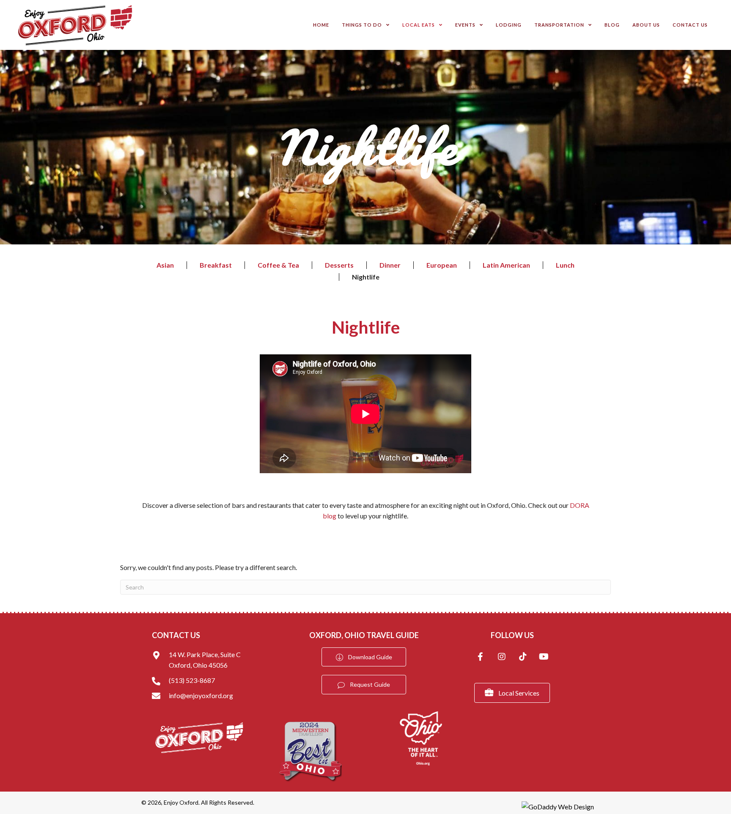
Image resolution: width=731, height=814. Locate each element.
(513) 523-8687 (192, 680)
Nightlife (365, 277)
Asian (165, 265)
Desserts (339, 265)
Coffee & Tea (278, 265)
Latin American (506, 265)
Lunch (565, 265)
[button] (480, 657)
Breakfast (216, 265)
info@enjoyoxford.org (201, 695)
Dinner (390, 265)
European (441, 265)
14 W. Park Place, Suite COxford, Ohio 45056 (205, 659)
